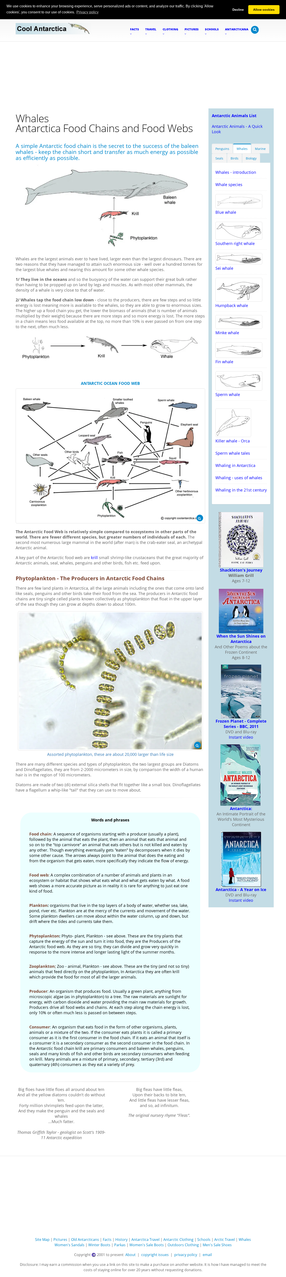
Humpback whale (231, 305)
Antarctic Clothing (178, 1239)
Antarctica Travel (145, 1239)
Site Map (42, 1239)
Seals (219, 158)
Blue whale (225, 212)
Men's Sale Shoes (217, 1244)
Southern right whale (235, 243)
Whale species (228, 184)
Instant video (241, 737)
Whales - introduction (235, 172)
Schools (203, 1239)
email (207, 1254)
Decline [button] (238, 9)
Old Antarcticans (85, 1239)
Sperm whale (227, 394)
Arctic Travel (224, 1239)
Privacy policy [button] (87, 12)
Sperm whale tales (232, 453)
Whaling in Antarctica (235, 465)
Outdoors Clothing (183, 1244)
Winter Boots (99, 1244)
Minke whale (227, 332)
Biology (251, 158)
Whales (242, 149)
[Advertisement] (143, 75)
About (130, 1254)
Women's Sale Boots (146, 1244)
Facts (107, 1239)
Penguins (222, 149)
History (121, 1239)
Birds (234, 158)
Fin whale (224, 361)
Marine (260, 149)
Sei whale (224, 268)
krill (94, 557)
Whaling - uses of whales (238, 477)
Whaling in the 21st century (241, 490)
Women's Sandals (69, 1244)
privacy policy (185, 1254)
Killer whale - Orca (232, 441)
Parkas (120, 1244)
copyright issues (155, 1254)
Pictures (60, 1239)
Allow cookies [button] (264, 9)
